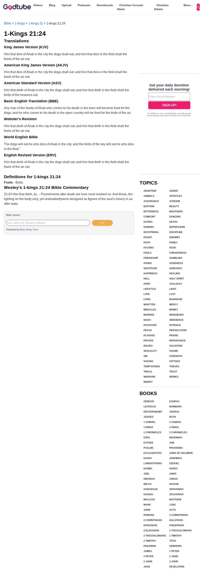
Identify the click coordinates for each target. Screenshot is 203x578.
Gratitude (150, 268)
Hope (147, 283)
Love (147, 294)
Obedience (176, 320)
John (147, 509)
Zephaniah (176, 489)
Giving (148, 263)
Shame (173, 351)
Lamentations (153, 463)
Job (171, 442)
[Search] (198, 7)
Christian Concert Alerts (130, 7)
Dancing (175, 216)
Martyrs (149, 304)
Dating (148, 221)
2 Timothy (150, 540)
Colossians (151, 530)
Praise (173, 335)
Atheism (174, 201)
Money (173, 309)
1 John (173, 556)
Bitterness (151, 211)
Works (173, 376)
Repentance (177, 340)
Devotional (151, 232)
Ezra (147, 437)
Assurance (151, 201)
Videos (38, 5)
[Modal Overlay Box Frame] (169, 100)
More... (188, 5)
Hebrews (175, 546)
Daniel (148, 468)
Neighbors (176, 314)
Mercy (173, 304)
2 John (148, 561)
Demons (149, 227)
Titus (172, 540)
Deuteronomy (153, 411)
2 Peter (148, 556)
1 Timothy (175, 535)
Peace (148, 330)
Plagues (149, 335)
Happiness (150, 273)
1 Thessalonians (180, 530)
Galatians (176, 520)
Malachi (149, 499)
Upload (66, 5)
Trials (148, 371)
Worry (148, 382)
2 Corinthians (153, 520)
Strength (175, 356)
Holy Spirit (176, 278)
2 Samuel (175, 422)
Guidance (175, 268)
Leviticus (150, 406)
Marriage (175, 299)
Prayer (148, 340)
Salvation (175, 345)
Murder (149, 314)
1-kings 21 (35, 23)
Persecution (178, 330)
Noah (147, 320)
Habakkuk (151, 489)
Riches (148, 345)
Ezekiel (174, 463)
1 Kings (148, 427)
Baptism (149, 206)
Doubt (148, 237)
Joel (147, 473)
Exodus (174, 401)
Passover (150, 325)
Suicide (148, 361)
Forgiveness (177, 252)
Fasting (149, 247)
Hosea (173, 468)
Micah (147, 484)
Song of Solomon (181, 453)
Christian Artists (161, 7)
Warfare (149, 376)
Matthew (175, 499)
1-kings (20, 23)
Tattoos (174, 361)
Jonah (173, 478)
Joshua (174, 411)
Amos (172, 473)
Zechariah (176, 494)
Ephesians (150, 525)
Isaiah (148, 458)
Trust (173, 371)
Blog (52, 5)
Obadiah (149, 478)
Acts (172, 509)
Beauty (174, 206)
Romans (149, 515)
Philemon (150, 546)
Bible (7, 23)
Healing (174, 273)
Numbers (175, 406)
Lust (172, 294)
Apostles (175, 196)
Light (172, 289)
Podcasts (84, 5)
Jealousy (175, 283)
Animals (149, 196)
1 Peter (174, 551)
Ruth (172, 417)
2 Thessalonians (155, 535)
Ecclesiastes (153, 453)
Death (173, 221)
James (148, 551)
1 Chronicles (152, 432)
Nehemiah (175, 437)
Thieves (174, 366)
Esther (148, 442)
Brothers (176, 211)
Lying (147, 299)
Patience (175, 325)
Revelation (176, 566)
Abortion (150, 190)
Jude (147, 566)
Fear (172, 247)
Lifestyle (150, 289)
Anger (173, 190)
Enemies (174, 237)
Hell (147, 278)
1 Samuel (150, 422)
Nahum (173, 484)
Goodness (176, 263)
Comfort (149, 216)
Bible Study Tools (29, 229)
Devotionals (105, 5)
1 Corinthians (178, 515)
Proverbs (176, 448)
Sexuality (150, 351)
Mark (147, 504)
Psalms (148, 448)
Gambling (175, 258)
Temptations (152, 366)
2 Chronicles (178, 432)
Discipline (176, 232)
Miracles (150, 309)
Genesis (149, 401)
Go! (102, 222)
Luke (172, 504)
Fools (147, 252)
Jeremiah (175, 458)
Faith (147, 242)
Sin (145, 356)
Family (173, 242)
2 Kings (174, 427)
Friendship (151, 258)
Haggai (148, 494)
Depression (177, 227)
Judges (148, 417)
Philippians (176, 525)
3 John (173, 561)
